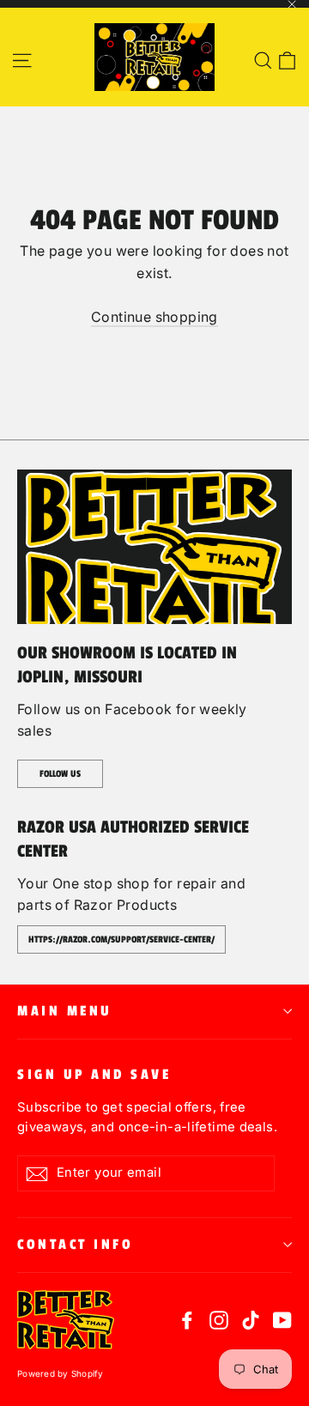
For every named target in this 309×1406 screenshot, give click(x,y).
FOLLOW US (60, 773)
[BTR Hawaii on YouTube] (282, 1320)
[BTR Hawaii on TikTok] (250, 1320)
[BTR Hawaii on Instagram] (218, 1320)
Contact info (75, 1244)
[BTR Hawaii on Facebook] (187, 1320)
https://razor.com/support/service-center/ (121, 939)
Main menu (64, 1011)
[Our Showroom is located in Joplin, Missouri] (154, 547)
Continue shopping (154, 316)
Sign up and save (94, 1074)
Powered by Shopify (60, 1373)
